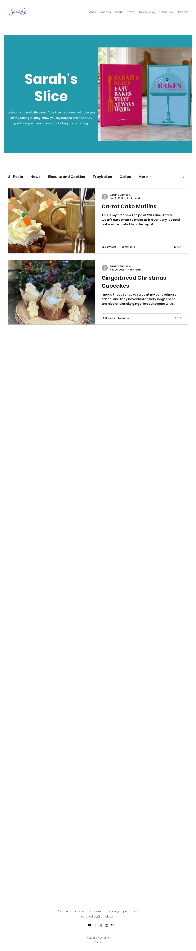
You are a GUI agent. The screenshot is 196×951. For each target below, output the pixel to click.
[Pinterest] (112, 925)
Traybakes (102, 176)
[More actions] (180, 196)
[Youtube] (89, 925)
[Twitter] (101, 925)
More (143, 176)
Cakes (125, 176)
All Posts (15, 176)
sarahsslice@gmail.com (98, 916)
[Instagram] (107, 925)
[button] (183, 177)
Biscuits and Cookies (66, 176)
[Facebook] (95, 925)
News (35, 176)
